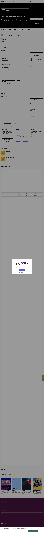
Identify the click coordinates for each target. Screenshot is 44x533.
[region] (22, 530)
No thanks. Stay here (22, 272)
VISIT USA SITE (22, 270)
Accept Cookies (33, 531)
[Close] (43, 530)
